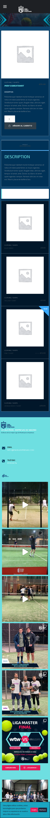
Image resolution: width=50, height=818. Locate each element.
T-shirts (15, 82)
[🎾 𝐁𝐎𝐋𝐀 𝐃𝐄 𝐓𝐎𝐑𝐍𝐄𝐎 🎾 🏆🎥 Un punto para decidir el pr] (25, 599)
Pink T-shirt (8, 353)
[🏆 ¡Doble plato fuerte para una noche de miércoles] (25, 740)
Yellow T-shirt (10, 301)
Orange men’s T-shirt (12, 406)
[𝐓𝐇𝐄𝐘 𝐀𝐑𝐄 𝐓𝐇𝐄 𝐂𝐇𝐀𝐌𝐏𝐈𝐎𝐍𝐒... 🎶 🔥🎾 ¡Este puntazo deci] (25, 552)
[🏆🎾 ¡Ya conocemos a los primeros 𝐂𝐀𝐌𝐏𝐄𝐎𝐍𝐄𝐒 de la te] (25, 693)
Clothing (8, 82)
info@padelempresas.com (20, 450)
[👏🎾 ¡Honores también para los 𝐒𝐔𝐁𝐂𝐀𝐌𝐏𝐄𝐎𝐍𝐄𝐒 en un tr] (25, 646)
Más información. (13, 814)
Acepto (34, 810)
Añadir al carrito (22, 126)
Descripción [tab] (25, 145)
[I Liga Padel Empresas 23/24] (25, 796)
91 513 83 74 (12, 463)
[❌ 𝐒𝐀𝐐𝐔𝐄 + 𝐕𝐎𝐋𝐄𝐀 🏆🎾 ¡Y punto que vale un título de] (25, 505)
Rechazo (42, 810)
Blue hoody (8, 248)
